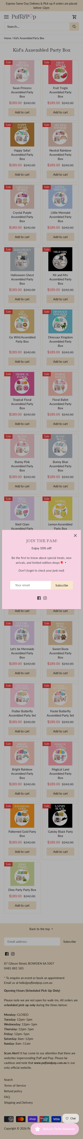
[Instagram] (45, 597)
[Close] (75, 535)
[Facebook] (39, 597)
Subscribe (61, 585)
